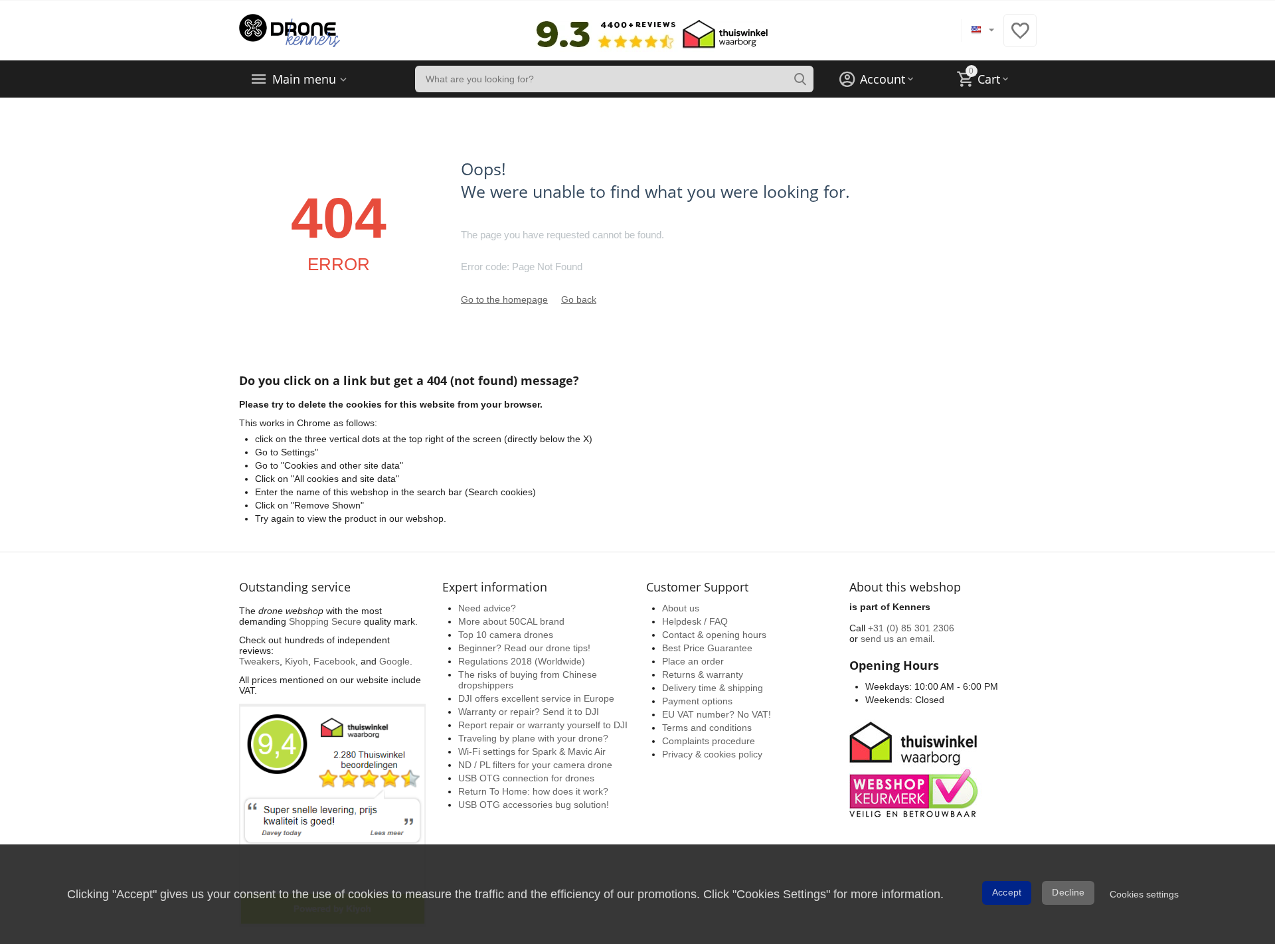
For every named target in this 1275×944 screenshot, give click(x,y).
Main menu (304, 79)
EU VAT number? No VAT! (716, 714)
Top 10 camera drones (505, 634)
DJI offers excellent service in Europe (536, 698)
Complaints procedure (708, 741)
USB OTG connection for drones (526, 778)
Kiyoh (296, 661)
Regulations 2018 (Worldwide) (521, 661)
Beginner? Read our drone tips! (524, 648)
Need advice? (487, 608)
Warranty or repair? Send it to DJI (528, 711)
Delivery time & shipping (712, 687)
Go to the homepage (504, 299)
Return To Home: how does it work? (533, 791)
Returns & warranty (702, 674)
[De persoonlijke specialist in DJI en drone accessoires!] (289, 30)
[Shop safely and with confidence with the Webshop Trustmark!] (915, 768)
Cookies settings (1144, 894)
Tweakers (259, 661)
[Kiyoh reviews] (332, 814)
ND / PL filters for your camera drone (535, 764)
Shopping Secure (325, 621)
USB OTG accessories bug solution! (533, 804)
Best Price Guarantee (707, 648)
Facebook (334, 661)
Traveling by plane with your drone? (533, 738)
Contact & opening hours (714, 634)
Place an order (693, 661)
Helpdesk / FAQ (695, 621)
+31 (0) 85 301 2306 (911, 628)
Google (394, 661)
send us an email (896, 638)
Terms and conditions (707, 727)
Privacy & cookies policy (712, 754)
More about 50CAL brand (511, 621)
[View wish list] (1020, 38)
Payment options (697, 701)
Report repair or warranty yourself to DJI (543, 725)
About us (680, 608)
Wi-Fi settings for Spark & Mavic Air (532, 751)
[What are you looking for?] (800, 79)
